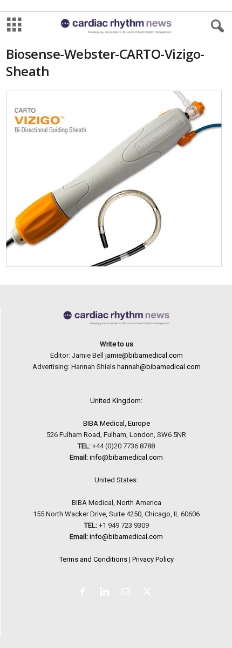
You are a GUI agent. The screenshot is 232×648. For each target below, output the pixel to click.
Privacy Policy (153, 559)
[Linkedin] (106, 593)
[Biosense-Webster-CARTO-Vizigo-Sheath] (116, 179)
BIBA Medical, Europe (116, 423)
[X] (149, 593)
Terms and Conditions (93, 559)
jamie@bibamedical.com (144, 355)
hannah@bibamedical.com (159, 367)
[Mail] (128, 593)
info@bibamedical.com (126, 457)
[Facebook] (84, 593)
